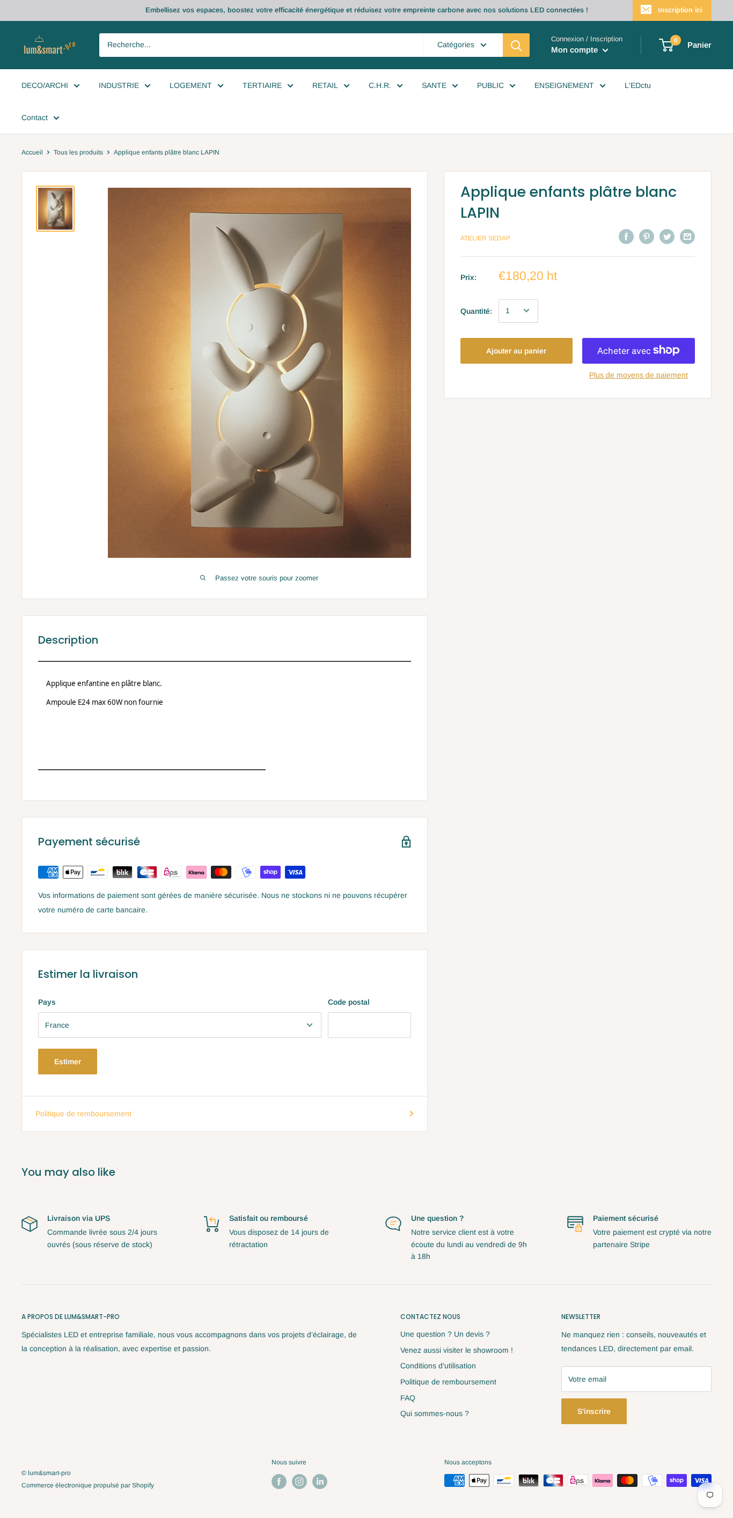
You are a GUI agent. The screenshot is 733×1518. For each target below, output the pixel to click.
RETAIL (325, 85)
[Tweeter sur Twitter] (667, 236)
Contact (34, 117)
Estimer (67, 1061)
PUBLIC (490, 85)
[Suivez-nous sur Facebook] (279, 1481)
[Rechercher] (516, 45)
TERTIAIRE (262, 85)
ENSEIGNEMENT (564, 85)
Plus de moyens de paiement (638, 374)
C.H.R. (380, 85)
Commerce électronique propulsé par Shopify (87, 1485)
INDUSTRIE (119, 85)
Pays (47, 1002)
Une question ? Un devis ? (445, 1334)
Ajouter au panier (516, 350)
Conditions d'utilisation (438, 1365)
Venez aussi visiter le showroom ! (456, 1350)
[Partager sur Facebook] (626, 236)
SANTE (434, 85)
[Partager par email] (687, 236)
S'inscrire (594, 1411)
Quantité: (476, 310)
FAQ (407, 1398)
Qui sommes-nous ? (434, 1413)
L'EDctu (638, 85)
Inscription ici (680, 10)
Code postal (349, 1002)
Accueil (32, 152)
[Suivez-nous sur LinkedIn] (319, 1481)
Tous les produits (78, 152)
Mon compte (575, 49)
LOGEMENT (191, 85)
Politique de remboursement (83, 1113)
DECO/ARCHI (44, 85)
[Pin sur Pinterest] (646, 236)
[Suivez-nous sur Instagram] (299, 1481)
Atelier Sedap (485, 238)
